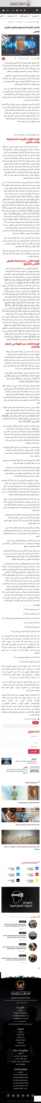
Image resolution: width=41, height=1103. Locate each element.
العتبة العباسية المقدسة (20, 1085)
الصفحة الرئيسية (31, 22)
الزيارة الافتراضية (20, 1040)
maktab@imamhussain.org (20, 1015)
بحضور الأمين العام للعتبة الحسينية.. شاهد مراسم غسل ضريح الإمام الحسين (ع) (14, 936)
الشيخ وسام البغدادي (30, 719)
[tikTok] (8, 1095)
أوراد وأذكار (20, 1042)
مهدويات (11, 22)
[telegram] (18, 1095)
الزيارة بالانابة (20, 1034)
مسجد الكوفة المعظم (20, 1088)
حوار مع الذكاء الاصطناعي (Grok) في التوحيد (28, 824)
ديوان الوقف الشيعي (20, 1058)
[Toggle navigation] (37, 10)
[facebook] (24, 10)
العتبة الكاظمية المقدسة (20, 1077)
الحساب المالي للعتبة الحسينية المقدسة (20, 1024)
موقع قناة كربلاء (20, 1064)
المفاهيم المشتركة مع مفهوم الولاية (29, 802)
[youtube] (17, 10)
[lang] (3, 10)
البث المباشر (20, 1037)
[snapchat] (13, 1095)
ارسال (32, 751)
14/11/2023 (34, 58)
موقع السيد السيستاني (20, 1056)
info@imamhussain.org (20, 1013)
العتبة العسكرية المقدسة (20, 1083)
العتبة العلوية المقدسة (20, 1074)
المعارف (19, 22)
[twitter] (21, 10)
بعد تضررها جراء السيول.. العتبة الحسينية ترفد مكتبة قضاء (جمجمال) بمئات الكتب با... (13, 959)
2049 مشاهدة (22, 58)
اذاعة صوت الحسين (20, 1045)
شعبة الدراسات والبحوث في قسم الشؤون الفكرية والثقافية (21, 726)
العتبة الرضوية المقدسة (20, 1080)
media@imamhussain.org (20, 1018)
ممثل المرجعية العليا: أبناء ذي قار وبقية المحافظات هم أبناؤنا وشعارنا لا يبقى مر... (14, 925)
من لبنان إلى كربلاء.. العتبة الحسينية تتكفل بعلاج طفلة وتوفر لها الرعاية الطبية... (14, 948)
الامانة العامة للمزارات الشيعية (20, 1061)
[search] (8, 10)
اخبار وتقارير (22, 922)
